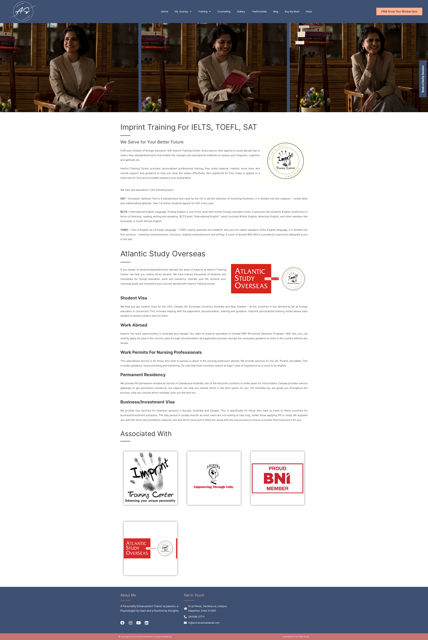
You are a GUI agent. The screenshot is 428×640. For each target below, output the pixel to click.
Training (202, 11)
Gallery (241, 11)
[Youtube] (138, 623)
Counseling (223, 11)
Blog (275, 11)
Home (164, 11)
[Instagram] (130, 623)
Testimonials (259, 11)
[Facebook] (122, 623)
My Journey (181, 11)
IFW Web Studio (301, 636)
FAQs (309, 11)
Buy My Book (292, 11)
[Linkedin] (146, 623)
